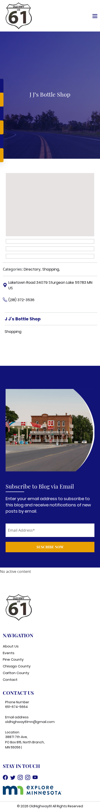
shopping (13, 331)
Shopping (50, 269)
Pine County (13, 659)
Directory (32, 269)
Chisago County (16, 666)
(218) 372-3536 (21, 300)
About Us (11, 646)
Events (8, 652)
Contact (10, 679)
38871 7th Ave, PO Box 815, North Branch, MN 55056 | (25, 742)
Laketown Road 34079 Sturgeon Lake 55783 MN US (50, 285)
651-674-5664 (16, 706)
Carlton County (16, 672)
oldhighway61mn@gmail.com (30, 721)
